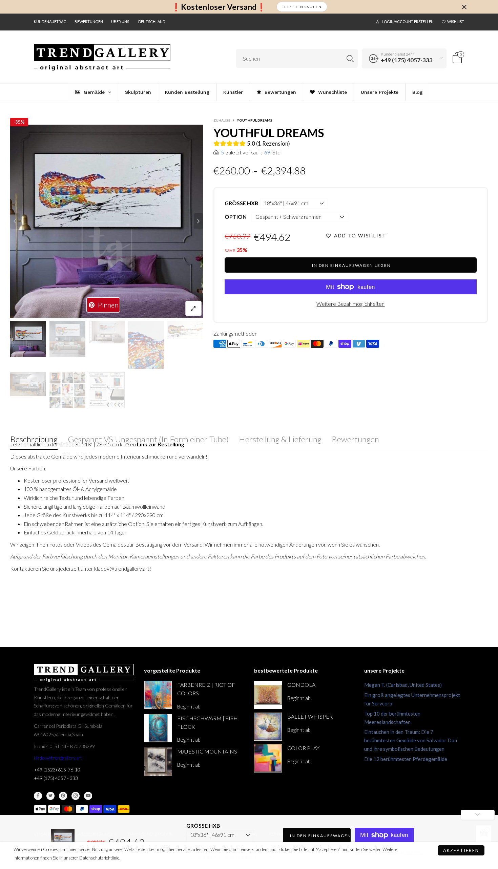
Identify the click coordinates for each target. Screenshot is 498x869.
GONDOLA (301, 684)
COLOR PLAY (303, 748)
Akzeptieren (461, 850)
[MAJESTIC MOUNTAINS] (158, 761)
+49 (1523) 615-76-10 (57, 769)
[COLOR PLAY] (268, 758)
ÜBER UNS (120, 21)
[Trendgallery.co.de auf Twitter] (50, 796)
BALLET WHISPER (310, 716)
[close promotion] (464, 7)
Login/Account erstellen (408, 21)
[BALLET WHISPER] (268, 727)
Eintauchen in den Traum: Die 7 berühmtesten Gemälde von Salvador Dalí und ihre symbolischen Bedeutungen (410, 740)
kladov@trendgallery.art (58, 758)
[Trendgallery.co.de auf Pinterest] (63, 796)
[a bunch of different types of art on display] (107, 390)
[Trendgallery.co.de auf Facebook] (38, 796)
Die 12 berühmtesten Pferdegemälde (405, 759)
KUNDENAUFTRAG (50, 21)
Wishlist (455, 21)
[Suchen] (350, 58)
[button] (15, 221)
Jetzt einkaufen (302, 7)
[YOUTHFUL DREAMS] (106, 221)
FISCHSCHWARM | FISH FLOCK (207, 722)
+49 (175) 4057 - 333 (56, 778)
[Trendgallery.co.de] (102, 57)
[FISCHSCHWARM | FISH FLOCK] (158, 728)
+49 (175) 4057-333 (407, 60)
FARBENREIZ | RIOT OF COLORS (206, 688)
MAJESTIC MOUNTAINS (207, 751)
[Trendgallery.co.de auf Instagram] (75, 796)
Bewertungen (89, 21)
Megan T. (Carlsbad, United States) (403, 685)
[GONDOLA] (268, 695)
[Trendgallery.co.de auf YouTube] (88, 796)
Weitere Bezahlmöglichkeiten (350, 303)
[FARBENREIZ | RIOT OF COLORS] (158, 695)
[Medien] (193, 308)
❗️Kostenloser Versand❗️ (218, 7)
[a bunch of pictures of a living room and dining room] (67, 390)
